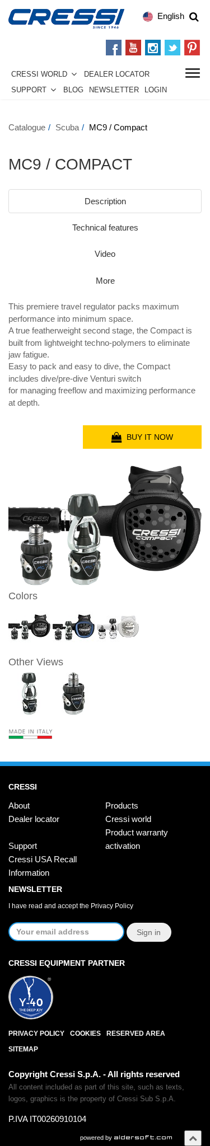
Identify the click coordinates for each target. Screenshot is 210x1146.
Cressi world (128, 819)
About (19, 805)
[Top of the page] (193, 1137)
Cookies (85, 1033)
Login (155, 90)
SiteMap (23, 1049)
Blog (73, 90)
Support (28, 90)
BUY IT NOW (147, 437)
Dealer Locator (117, 74)
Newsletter (114, 90)
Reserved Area (135, 1033)
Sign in (149, 932)
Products (121, 805)
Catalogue (26, 127)
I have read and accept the (70, 906)
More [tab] (105, 280)
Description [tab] (105, 201)
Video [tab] (105, 254)
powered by (97, 1137)
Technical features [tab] (105, 227)
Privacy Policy (112, 906)
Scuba (67, 127)
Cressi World (39, 74)
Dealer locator (33, 819)
